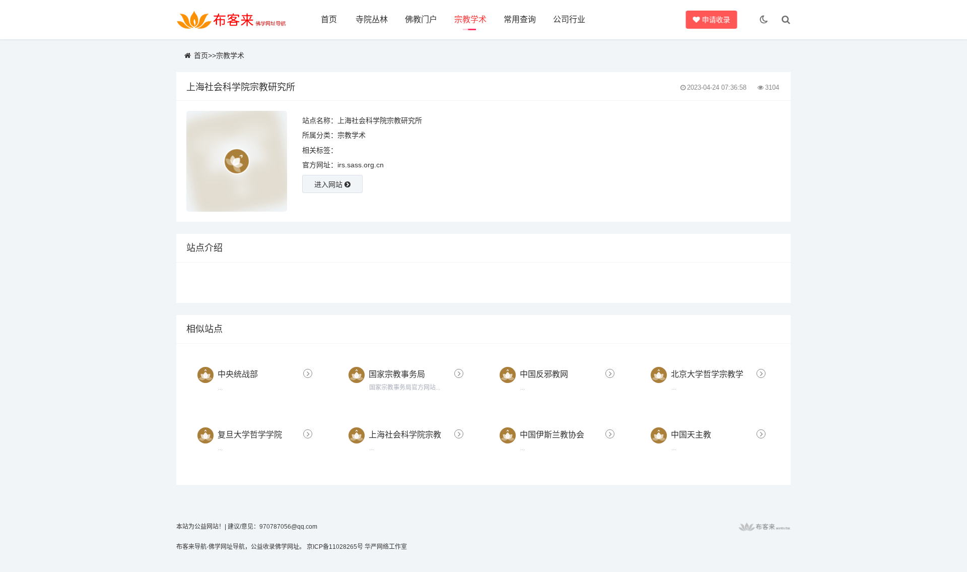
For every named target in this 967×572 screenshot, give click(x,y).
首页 (329, 19)
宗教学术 (470, 19)
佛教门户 (421, 19)
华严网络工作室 (386, 546)
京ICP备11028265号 (335, 546)
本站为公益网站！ (200, 526)
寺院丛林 (372, 19)
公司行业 (569, 19)
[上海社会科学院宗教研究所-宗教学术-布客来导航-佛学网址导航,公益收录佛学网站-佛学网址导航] (231, 19)
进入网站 (329, 184)
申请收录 (716, 20)
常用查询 (520, 19)
